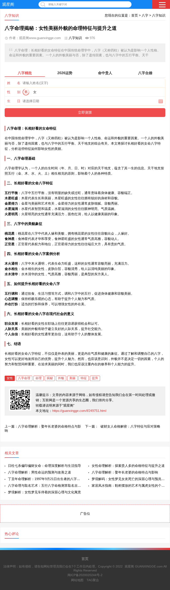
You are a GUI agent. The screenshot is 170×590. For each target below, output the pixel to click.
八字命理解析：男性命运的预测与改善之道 (39, 472)
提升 (95, 378)
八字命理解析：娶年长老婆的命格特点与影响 (125, 472)
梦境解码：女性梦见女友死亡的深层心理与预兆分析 (128, 479)
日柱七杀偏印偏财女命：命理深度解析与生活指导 (44, 465)
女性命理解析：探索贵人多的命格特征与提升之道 (128, 465)
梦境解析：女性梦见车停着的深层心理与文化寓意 (44, 492)
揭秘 (50, 378)
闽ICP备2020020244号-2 (85, 575)
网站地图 (77, 580)
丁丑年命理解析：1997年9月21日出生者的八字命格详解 (45, 479)
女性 (10, 378)
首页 (134, 15)
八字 (145, 15)
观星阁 (8, 4)
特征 (84, 378)
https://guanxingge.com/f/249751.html (79, 411)
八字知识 (158, 15)
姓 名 (13, 83)
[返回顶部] (161, 526)
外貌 (61, 378)
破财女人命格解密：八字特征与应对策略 (130, 426)
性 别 (13, 92)
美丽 (72, 378)
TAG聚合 (93, 580)
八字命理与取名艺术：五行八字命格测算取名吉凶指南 (45, 485)
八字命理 (24, 378)
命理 (38, 378)
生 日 (13, 101)
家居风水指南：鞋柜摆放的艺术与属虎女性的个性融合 (128, 485)
